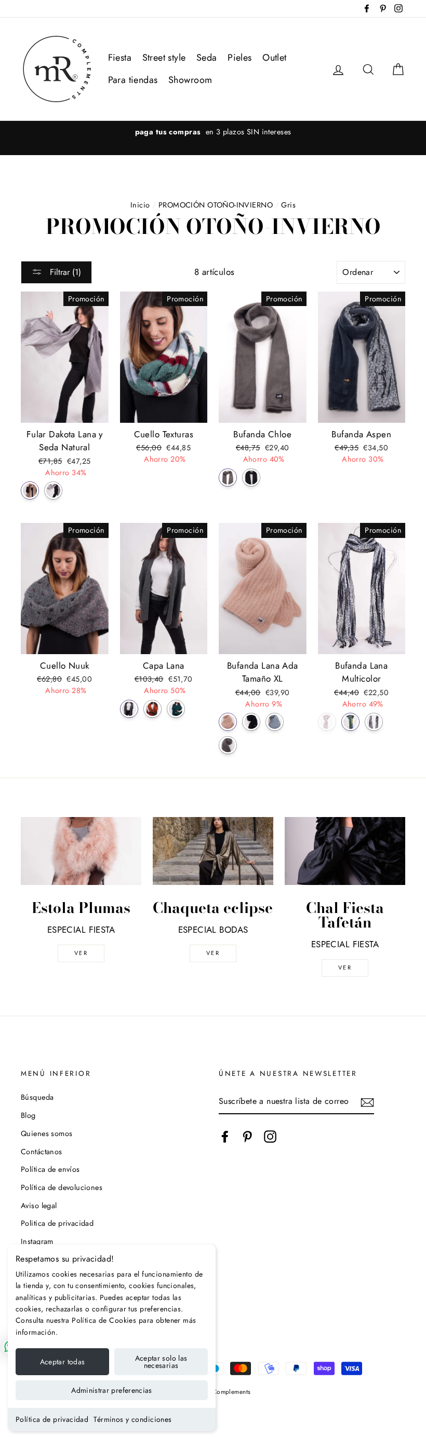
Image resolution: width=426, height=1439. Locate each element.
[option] (213, 132)
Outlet (274, 57)
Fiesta (120, 57)
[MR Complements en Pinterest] (247, 1136)
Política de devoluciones (61, 1187)
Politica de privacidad (57, 1223)
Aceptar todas (62, 1362)
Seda (206, 57)
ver (81, 953)
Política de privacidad (52, 1419)
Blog (28, 1115)
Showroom (190, 80)
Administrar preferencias (111, 1390)
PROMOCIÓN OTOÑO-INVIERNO (215, 205)
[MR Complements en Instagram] (270, 1136)
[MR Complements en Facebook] (225, 1136)
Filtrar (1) (64, 272)
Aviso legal (39, 1205)
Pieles (240, 57)
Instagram (37, 1241)
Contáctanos (41, 1151)
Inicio (140, 205)
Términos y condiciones (132, 1419)
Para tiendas (133, 80)
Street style (164, 57)
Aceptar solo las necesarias (161, 1362)
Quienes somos (47, 1133)
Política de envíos (50, 1169)
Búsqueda (37, 1097)
